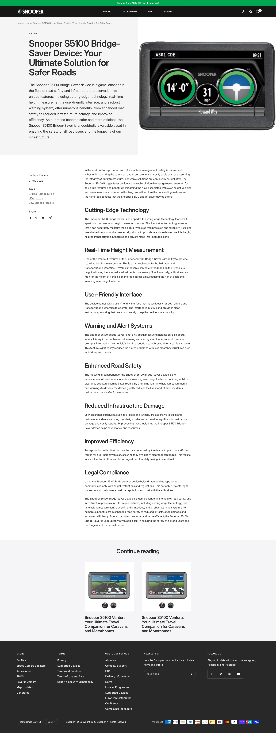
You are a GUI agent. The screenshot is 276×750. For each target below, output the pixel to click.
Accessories (130, 11)
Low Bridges (36, 202)
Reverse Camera (26, 681)
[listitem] (30, 218)
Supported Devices (68, 665)
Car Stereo (23, 692)
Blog (150, 11)
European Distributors (118, 698)
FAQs (108, 671)
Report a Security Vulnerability (75, 681)
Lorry (39, 198)
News (28, 23)
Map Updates (25, 687)
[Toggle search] (250, 11)
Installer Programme (117, 687)
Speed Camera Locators (31, 665)
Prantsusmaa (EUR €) (30, 721)
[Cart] (257, 11)
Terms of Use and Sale (70, 676)
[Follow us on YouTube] (238, 674)
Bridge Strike (46, 193)
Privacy (61, 660)
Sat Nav (21, 660)
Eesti (50, 721)
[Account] (243, 11)
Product (108, 11)
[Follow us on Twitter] (220, 674)
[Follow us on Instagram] (229, 674)
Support (168, 11)
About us (110, 660)
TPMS (20, 676)
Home (20, 23)
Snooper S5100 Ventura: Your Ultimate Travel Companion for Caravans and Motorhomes (106, 624)
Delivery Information (117, 676)
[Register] (191, 674)
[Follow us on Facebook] (211, 674)
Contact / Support (115, 665)
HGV (31, 198)
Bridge (33, 33)
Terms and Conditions (70, 671)
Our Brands (112, 703)
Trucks (50, 202)
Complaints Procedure (118, 708)
